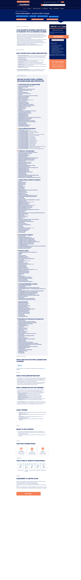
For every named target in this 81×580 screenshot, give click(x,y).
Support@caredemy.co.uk (47, 2)
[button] (22, 16)
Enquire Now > (40, 44)
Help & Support (54, 2)
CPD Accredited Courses (23, 11)
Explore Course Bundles (58, 66)
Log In (59, 1)
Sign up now (58, 36)
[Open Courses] (31, 8)
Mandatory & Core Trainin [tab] (20, 365)
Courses (17, 11)
